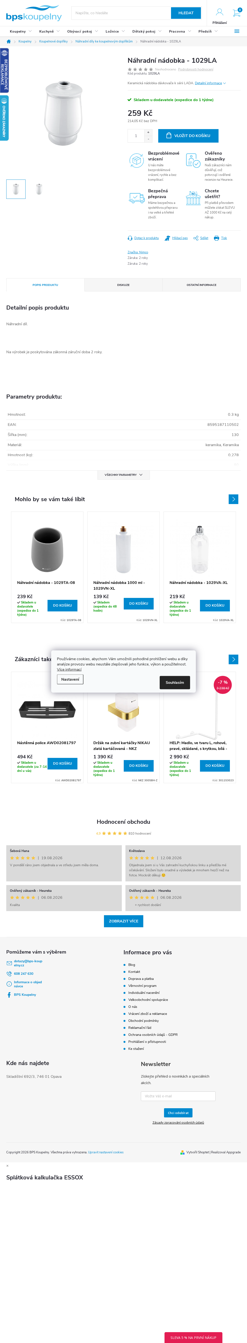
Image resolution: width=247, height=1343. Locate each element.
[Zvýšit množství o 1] (148, 132)
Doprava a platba (141, 978)
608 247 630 (23, 973)
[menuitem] (21, 31)
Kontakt (134, 971)
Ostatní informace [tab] (201, 285)
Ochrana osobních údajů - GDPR (153, 1034)
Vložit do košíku (192, 135)
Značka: (138, 252)
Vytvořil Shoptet (197, 1152)
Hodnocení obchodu (123, 822)
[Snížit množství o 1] (148, 139)
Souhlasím (175, 682)
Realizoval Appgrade (226, 1152)
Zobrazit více (123, 921)
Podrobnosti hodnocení (195, 70)
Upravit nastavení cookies (106, 1152)
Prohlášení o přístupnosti (147, 1041)
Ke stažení (136, 1048)
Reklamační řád (139, 1027)
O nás (132, 1006)
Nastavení (70, 679)
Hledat (186, 13)
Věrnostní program (142, 985)
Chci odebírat (178, 1113)
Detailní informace (208, 83)
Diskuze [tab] (123, 285)
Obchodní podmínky (143, 1020)
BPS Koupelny (25, 994)
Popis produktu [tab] (45, 285)
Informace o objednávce (28, 984)
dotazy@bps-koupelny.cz (28, 963)
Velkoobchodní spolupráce (148, 999)
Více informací (69, 669)
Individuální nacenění (143, 992)
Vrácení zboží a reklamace (147, 1013)
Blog (131, 964)
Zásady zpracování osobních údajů (178, 1122)
